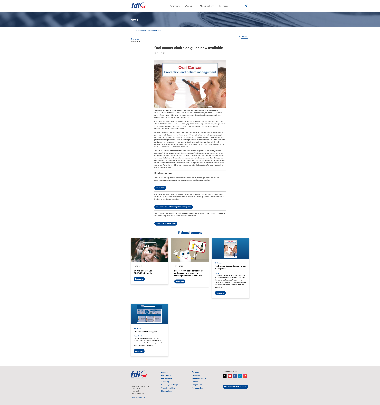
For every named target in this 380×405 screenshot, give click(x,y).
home (131, 30)
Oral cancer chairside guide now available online (148, 30)
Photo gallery (166, 391)
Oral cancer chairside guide (166, 223)
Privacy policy (197, 388)
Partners (195, 372)
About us (164, 372)
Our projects (197, 385)
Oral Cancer (160, 188)
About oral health (199, 378)
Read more (139, 279)
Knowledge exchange (169, 385)
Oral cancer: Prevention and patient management (173, 207)
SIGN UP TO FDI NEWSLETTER (235, 387)
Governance (166, 375)
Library (195, 381)
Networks (196, 375)
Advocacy (165, 381)
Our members (166, 378)
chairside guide (162, 110)
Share (245, 36)
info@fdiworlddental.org (139, 397)
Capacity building (168, 388)
